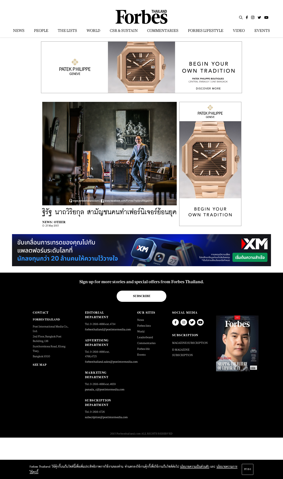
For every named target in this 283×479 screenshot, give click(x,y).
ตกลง (247, 469)
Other (59, 222)
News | (47, 222)
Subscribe (141, 296)
